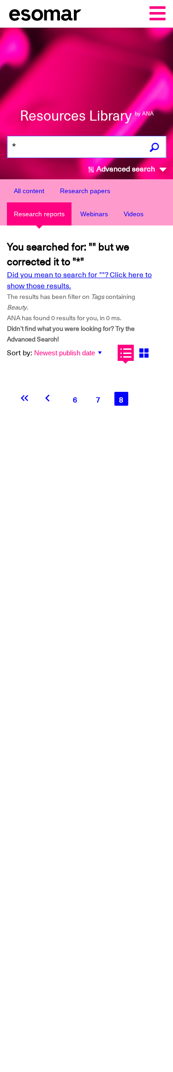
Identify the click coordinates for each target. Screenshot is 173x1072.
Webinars (94, 214)
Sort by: (19, 353)
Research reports (39, 214)
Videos (133, 214)
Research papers (85, 191)
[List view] (126, 353)
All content (29, 191)
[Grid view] (144, 353)
